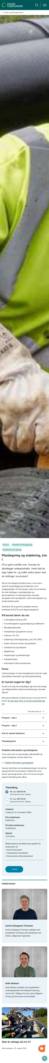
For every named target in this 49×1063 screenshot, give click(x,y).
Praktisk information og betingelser (19, 763)
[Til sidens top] (44, 1058)
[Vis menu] (44, 5)
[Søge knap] (37, 5)
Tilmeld (14, 869)
